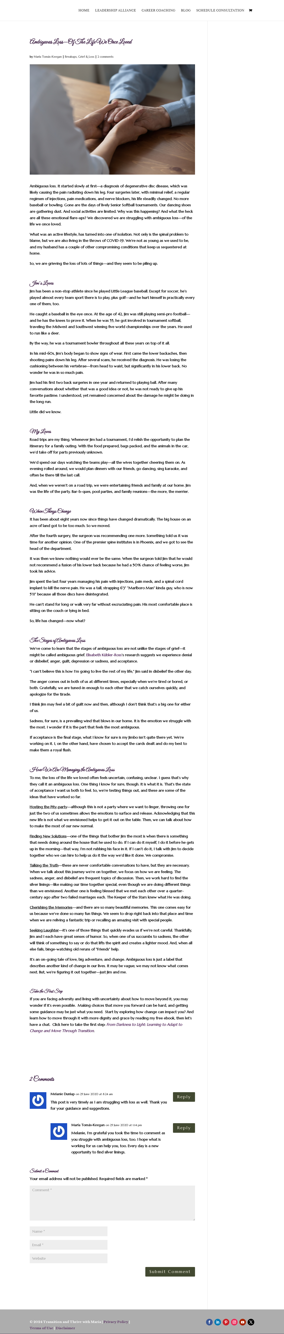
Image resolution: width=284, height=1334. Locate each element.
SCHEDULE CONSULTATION (220, 10)
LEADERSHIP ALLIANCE (115, 10)
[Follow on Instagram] (234, 1322)
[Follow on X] (251, 1322)
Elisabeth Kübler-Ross (104, 654)
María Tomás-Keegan (48, 56)
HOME (83, 10)
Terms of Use (41, 1328)
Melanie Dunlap (63, 1094)
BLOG (186, 10)
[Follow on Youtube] (242, 1322)
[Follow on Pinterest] (226, 1322)
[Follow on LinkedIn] (217, 1322)
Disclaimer (65, 1328)
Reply (184, 1096)
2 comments (106, 56)
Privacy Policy (116, 1322)
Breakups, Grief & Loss (79, 56)
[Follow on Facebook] (209, 1322)
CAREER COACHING (158, 10)
